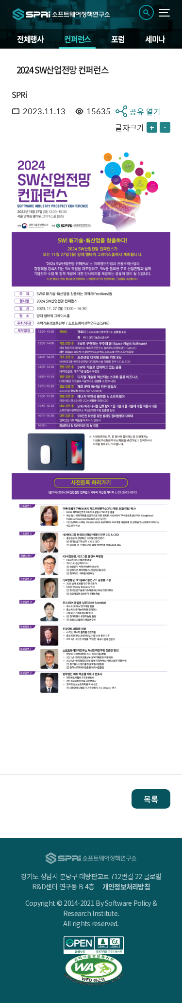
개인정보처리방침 (126, 886)
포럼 (118, 39)
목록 (151, 799)
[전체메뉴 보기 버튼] (164, 13)
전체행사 (30, 39)
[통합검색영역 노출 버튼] (146, 12)
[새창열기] (94, 945)
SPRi (19, 94)
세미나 (155, 39)
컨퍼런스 (77, 39)
